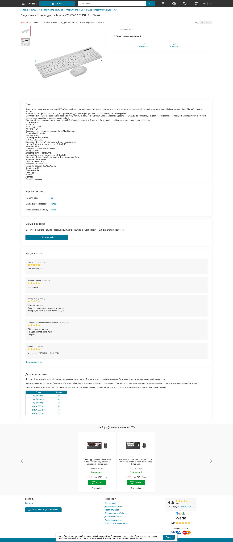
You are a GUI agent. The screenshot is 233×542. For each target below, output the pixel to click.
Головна (24, 10)
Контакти (29, 499)
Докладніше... (187, 507)
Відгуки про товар (69, 22)
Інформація (110, 499)
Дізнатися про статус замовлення (43, 510)
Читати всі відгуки (33, 362)
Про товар (26, 22)
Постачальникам (112, 510)
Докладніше (97, 488)
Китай (53, 204)
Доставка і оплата (112, 517)
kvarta (32, 3)
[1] (163, 3)
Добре (169, 537)
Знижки (101, 22)
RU (210, 4)
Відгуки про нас (87, 22)
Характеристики (49, 22)
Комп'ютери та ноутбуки (52, 10)
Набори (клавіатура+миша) (98, 10)
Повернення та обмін (114, 513)
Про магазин (110, 503)
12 (52, 198)
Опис (36, 22)
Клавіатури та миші (74, 10)
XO (115, 10)
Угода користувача (112, 520)
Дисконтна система (113, 506)
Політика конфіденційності (116, 523)
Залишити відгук (127, 29)
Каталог (34, 10)
